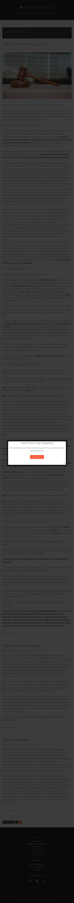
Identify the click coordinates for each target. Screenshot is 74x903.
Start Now (37, 457)
